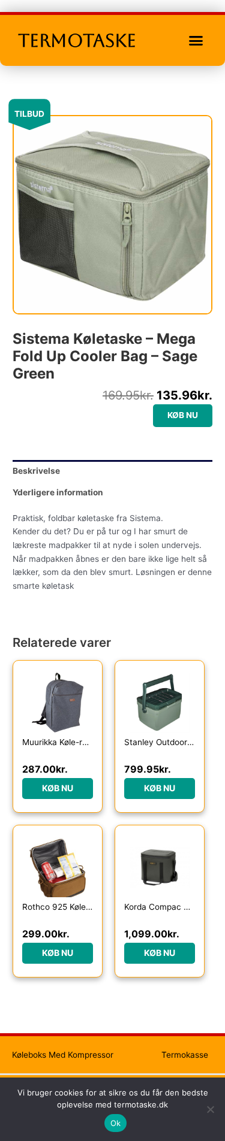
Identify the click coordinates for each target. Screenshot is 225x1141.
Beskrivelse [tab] (36, 471)
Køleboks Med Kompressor (62, 1055)
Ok (115, 1123)
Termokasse (184, 1055)
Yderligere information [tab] (58, 492)
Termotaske (77, 40)
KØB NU (182, 415)
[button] (196, 40)
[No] (210, 1109)
